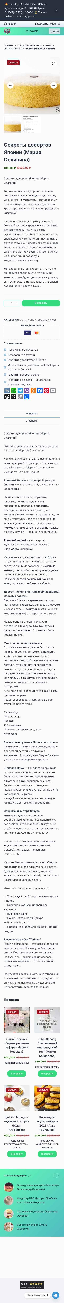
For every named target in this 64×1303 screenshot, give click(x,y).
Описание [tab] (32, 413)
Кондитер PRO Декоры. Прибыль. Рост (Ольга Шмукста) (37, 1200)
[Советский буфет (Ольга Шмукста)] (9, 1227)
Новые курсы (16, 1141)
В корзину (41, 302)
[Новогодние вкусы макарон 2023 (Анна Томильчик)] (47, 1098)
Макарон (47, 1147)
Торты (16, 1147)
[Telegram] (55, 1295)
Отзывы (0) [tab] (32, 421)
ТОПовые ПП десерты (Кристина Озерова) (37, 1213)
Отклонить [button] (56, 10)
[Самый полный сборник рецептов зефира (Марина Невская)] (17, 1020)
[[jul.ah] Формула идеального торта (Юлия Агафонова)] (17, 1098)
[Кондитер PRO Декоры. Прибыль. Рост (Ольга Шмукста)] (9, 1200)
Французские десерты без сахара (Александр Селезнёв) (38, 1187)
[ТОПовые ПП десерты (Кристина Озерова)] (9, 1214)
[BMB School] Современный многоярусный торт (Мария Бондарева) (47, 1047)
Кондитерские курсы (42, 319)
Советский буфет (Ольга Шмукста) (32, 1226)
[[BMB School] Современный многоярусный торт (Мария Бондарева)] (47, 1020)
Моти (23, 319)
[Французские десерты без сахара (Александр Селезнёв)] (9, 1187)
